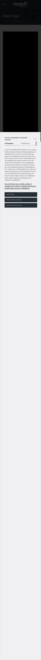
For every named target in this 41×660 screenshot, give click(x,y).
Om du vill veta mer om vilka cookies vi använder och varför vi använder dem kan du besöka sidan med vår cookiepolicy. (20, 186)
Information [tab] (9, 143)
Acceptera (10, 194)
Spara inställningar (14, 199)
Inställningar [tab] (25, 143)
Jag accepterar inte (14, 205)
